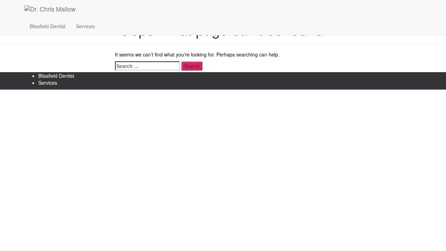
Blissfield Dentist (48, 26)
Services (85, 26)
